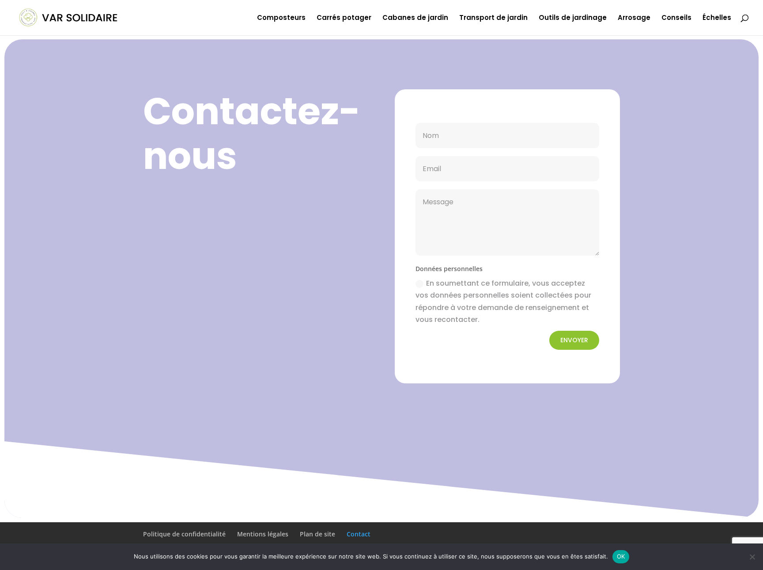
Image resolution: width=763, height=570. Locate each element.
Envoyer (574, 340)
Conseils (676, 18)
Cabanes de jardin (415, 18)
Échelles (717, 18)
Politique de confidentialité (184, 534)
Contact (358, 534)
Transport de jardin (493, 18)
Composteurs (281, 18)
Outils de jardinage (573, 18)
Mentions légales (262, 534)
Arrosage (634, 18)
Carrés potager (344, 18)
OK (621, 556)
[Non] (752, 556)
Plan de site (317, 534)
